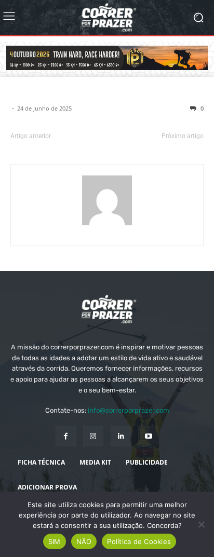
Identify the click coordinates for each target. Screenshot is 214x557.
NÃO (84, 541)
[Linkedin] (121, 436)
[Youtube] (148, 436)
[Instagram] (93, 436)
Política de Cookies (139, 541)
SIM (54, 541)
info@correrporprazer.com (128, 410)
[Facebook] (66, 436)
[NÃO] (201, 524)
